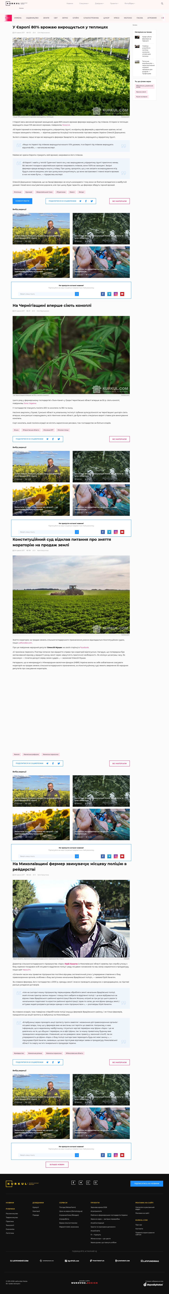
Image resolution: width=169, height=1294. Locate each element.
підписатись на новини (146, 1184)
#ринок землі (141, 92)
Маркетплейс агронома (69, 1227)
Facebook (84, 647)
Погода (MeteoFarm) (67, 1207)
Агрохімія (152, 18)
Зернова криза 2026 (99, 1207)
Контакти (139, 1229)
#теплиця (17, 192)
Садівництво (32, 18)
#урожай (29, 192)
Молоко (128, 18)
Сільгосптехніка (91, 18)
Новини (70, 3)
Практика (10, 1221)
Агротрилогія (96, 1211)
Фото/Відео (129, 3)
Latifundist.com (25, 643)
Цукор (106, 18)
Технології (10, 1225)
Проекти (114, 3)
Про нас (138, 1225)
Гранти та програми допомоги (103, 1227)
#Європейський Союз (44, 192)
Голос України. (30, 403)
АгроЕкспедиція (97, 1223)
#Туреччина (61, 192)
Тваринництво (12, 1217)
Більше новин (57, 1165)
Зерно (65, 18)
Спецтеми (83, 3)
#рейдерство (19, 1053)
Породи (36, 1215)
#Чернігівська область (31, 430)
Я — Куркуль (96, 1235)
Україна (17, 18)
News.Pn (27, 970)
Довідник (99, 3)
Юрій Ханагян (71, 964)
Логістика (10, 1233)
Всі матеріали (119, 201)
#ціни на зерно (141, 97)
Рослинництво (12, 1214)
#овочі (72, 192)
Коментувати (22, 201)
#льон (16, 430)
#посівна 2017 (48, 430)
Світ (56, 18)
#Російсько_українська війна (144, 86)
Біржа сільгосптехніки (68, 1223)
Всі (8, 18)
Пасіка (140, 18)
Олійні (76, 18)
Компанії (36, 1211)
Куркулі (36, 1207)
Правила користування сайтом (145, 1234)
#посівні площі (63, 430)
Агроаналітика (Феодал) (69, 1215)
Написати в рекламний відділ (144, 1208)
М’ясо (116, 18)
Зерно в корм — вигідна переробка (105, 1219)
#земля (16, 754)
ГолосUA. (66, 125)
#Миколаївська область (74, 1053)
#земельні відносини (50, 754)
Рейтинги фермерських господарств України (109, 1215)
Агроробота (64, 1219)
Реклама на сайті (142, 1213)
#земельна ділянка (35, 1053)
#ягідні (81, 192)
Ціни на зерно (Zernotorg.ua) (70, 1211)
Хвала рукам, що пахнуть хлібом (103, 1242)
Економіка (10, 1229)
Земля (46, 18)
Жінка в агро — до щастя (101, 1239)
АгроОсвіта (95, 1231)
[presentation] (6, 18)
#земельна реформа (31, 754)
